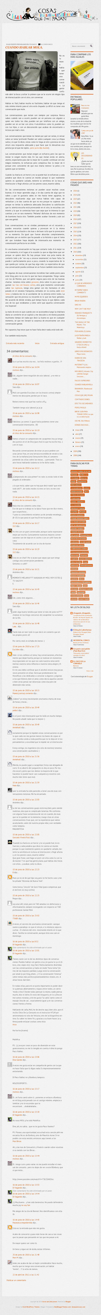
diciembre (79, 255)
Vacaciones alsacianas (78, 572)
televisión (74, 599)
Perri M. (16, 1257)
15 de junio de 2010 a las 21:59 (26, 782)
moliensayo (74, 542)
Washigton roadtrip (86, 589)
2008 (75, 455)
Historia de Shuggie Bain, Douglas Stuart (82, 633)
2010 (75, 252)
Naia (14, 785)
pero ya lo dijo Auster (39, 148)
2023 (75, 199)
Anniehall (17, 727)
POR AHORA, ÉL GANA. (83, 331)
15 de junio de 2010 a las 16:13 (26, 497)
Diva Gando (17, 1060)
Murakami (74, 589)
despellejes (74, 512)
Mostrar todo (89, 671)
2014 (75, 235)
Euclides (16, 649)
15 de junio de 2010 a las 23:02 (26, 915)
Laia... (15, 626)
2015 (75, 231)
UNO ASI (78, 305)
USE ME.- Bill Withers (82, 421)
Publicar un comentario (16, 1280)
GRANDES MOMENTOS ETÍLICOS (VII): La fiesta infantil (83, 344)
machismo (74, 579)
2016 (75, 227)
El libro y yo (84, 475)
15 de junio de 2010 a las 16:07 (26, 384)
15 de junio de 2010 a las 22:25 (26, 895)
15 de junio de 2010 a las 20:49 (26, 707)
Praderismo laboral (77, 545)
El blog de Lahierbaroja (82, 630)
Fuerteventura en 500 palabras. (81, 582)
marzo (77, 438)
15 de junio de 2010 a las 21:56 (26, 756)
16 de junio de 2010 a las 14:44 (26, 1193)
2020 (75, 211)
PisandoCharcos (86, 535)
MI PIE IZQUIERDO (81, 297)
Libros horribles (76, 562)
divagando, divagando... (82, 613)
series (86, 596)
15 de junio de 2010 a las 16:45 (26, 589)
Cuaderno (74, 559)
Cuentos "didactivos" (77, 502)
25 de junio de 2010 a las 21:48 (26, 1254)
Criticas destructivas (77, 495)
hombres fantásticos (77, 515)
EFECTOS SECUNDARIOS (84, 403)
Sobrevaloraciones (86, 565)
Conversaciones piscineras (79, 552)
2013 (75, 240)
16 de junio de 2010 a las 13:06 (26, 1057)
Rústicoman (75, 555)
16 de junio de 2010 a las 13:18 (26, 1112)
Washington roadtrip (77, 508)
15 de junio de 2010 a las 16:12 (26, 468)
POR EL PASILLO (80, 408)
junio (77, 280)
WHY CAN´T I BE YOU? (83, 309)
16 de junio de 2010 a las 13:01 (26, 950)
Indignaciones (82, 481)
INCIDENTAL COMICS (81, 640)
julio (77, 276)
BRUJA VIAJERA (80, 301)
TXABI (15, 918)
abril (77, 434)
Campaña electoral (77, 532)
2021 (75, 207)
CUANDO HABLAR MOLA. (24, 47)
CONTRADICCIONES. (82, 399)
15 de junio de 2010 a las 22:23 (26, 869)
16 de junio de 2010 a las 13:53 (26, 1185)
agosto (78, 272)
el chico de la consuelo (22, 356)
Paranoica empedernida (22, 1222)
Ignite (85, 586)
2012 (75, 244)
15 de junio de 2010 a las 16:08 (26, 413)
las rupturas (16, 288)
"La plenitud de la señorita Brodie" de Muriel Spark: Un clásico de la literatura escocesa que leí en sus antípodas (83, 619)
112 (14, 526)
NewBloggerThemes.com (62, 1307)
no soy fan (25, 1205)
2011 (75, 248)
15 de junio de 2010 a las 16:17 (26, 523)
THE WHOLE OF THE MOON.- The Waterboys (82, 325)
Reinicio (76, 666)
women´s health (84, 599)
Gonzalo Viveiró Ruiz (21, 837)
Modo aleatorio (76, 485)
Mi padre (83, 512)
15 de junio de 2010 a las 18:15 (26, 690)
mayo (77, 430)
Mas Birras (17, 1141)
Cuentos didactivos (85, 559)
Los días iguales (85, 542)
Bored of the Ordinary (81, 642)
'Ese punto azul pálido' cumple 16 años (81, 654)
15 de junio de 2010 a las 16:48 (26, 623)
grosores (35, 282)
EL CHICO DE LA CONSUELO (79, 662)
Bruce (86, 491)
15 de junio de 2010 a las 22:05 (26, 834)
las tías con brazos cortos (24, 285)
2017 (75, 223)
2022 (75, 203)
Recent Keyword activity (78, 538)
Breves (82, 579)
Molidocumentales (77, 491)
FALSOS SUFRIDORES (82, 381)
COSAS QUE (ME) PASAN (84, 395)
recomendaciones (76, 488)
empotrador (81, 592)
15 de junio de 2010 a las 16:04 (26, 367)
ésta (14, 1024)
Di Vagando (17, 944)
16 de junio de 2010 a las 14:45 (26, 1219)
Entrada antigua (57, 343)
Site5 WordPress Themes (31, 1307)
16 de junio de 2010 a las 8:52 (25, 941)
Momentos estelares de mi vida (80, 471)
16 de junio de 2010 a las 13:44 (26, 1156)
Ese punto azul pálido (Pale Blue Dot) (81, 650)
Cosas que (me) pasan (49, 1302)
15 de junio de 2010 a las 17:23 (26, 646)
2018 (75, 219)
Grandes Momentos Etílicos (80, 518)
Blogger (90, 676)
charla (73, 592)
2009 (75, 451)
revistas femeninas (77, 596)
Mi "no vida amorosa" (78, 525)
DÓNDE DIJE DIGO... (82, 425)
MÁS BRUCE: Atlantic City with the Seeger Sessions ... (84, 374)
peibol (15, 710)
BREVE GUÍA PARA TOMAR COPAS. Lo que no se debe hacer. (84, 414)
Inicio (37, 343)
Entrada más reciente (15, 343)
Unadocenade (75, 498)
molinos (16, 370)
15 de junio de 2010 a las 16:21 (26, 569)
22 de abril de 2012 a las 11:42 (26, 1274)
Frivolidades (75, 478)
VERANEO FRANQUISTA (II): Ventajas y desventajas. (83, 315)
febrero (78, 442)
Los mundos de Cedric (78, 522)
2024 (75, 195)
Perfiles (73, 481)
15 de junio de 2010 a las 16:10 (26, 430)
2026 (75, 191)
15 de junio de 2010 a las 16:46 (26, 603)
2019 (75, 215)
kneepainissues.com (78, 1307)
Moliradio (74, 569)
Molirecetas (75, 565)
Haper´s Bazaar (76, 586)
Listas (85, 562)
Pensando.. (33, 44)
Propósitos (83, 555)
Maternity (84, 478)
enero (77, 446)
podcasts (87, 488)
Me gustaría (75, 535)
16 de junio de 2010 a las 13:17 (26, 1089)
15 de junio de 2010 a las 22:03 (26, 799)
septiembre (79, 267)
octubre (78, 263)
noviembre (79, 259)
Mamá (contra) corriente (23, 693)
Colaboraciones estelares (79, 548)
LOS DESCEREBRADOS (86, 156)
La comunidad (75, 505)
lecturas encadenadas (78, 576)
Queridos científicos (77, 528)
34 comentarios (46, 44)
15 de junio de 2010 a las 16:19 (26, 549)
